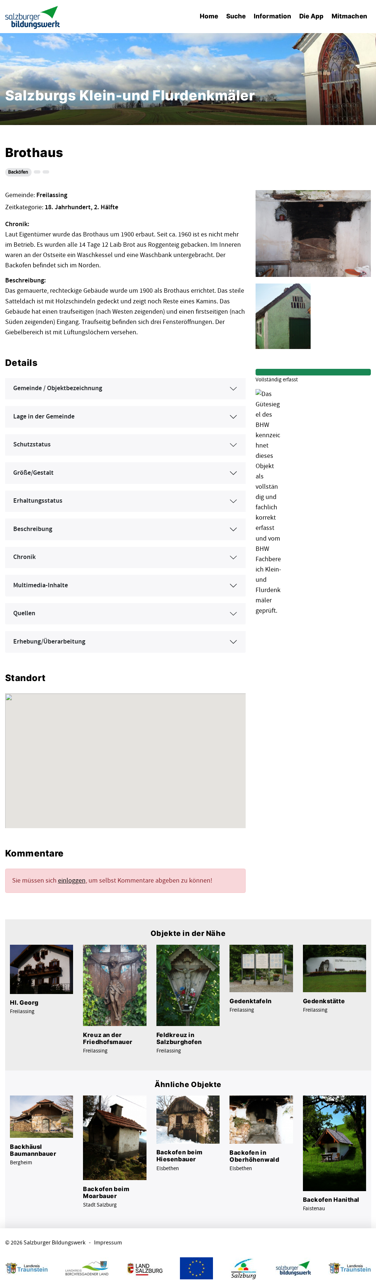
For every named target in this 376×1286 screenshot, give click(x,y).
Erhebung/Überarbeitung (49, 641)
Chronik (24, 557)
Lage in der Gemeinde (44, 416)
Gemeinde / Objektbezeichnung (57, 388)
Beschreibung (32, 529)
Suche (236, 16)
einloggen (72, 880)
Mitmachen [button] (349, 16)
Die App (311, 16)
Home (209, 16)
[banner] (32, 17)
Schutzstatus (32, 444)
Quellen (24, 613)
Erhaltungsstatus (37, 500)
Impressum (108, 1243)
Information (272, 16)
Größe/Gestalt (33, 473)
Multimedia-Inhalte (40, 585)
